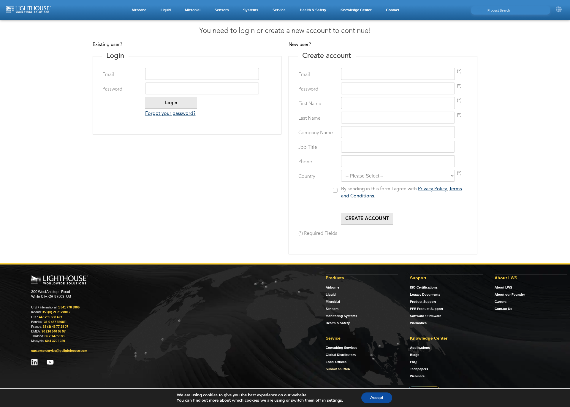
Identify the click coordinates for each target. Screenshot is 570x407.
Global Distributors (341, 355)
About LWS (503, 287)
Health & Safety (338, 323)
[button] (138, 10)
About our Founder (510, 294)
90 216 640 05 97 (54, 331)
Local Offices (336, 362)
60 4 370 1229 (55, 341)
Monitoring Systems (341, 316)
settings (334, 400)
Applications (420, 347)
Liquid (331, 294)
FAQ (413, 362)
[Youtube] (50, 362)
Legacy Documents (425, 294)
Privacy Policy (432, 189)
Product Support (423, 301)
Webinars (417, 376)
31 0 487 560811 (55, 322)
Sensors (332, 309)
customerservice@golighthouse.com (59, 350)
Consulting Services (341, 347)
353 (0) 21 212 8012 (56, 312)
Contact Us (503, 309)
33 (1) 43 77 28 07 (55, 326)
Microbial (333, 301)
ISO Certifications (424, 287)
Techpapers (419, 369)
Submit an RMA (338, 369)
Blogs (414, 355)
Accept (376, 397)
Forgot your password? (170, 113)
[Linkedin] (34, 362)
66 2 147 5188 (54, 336)
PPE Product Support (426, 309)
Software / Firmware (425, 316)
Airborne (332, 287)
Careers (500, 301)
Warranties (418, 323)
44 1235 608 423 (50, 317)
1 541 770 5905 (69, 307)
